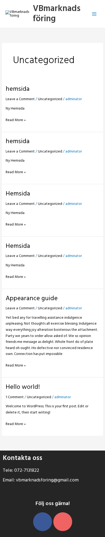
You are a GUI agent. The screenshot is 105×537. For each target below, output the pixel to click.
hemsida (18, 89)
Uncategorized (50, 99)
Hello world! (23, 387)
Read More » (16, 120)
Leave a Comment (20, 99)
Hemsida (18, 194)
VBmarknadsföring (56, 14)
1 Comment (15, 397)
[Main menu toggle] (94, 14)
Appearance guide (32, 298)
